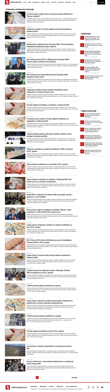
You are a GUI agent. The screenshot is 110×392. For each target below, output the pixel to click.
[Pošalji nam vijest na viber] (97, 387)
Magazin (43, 2)
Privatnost (60, 386)
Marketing (34, 386)
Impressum (43, 386)
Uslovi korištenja (71, 386)
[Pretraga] (93, 2)
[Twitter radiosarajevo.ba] (93, 387)
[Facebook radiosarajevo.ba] (88, 387)
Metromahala (36, 2)
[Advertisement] (92, 20)
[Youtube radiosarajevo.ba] (102, 387)
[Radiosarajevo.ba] (16, 387)
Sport (48, 2)
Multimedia (61, 2)
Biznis (29, 2)
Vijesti (25, 2)
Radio (74, 2)
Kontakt (51, 386)
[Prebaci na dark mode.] (91, 2)
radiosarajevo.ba (44, 389)
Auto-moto (54, 2)
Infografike (68, 2)
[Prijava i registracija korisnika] (96, 2)
